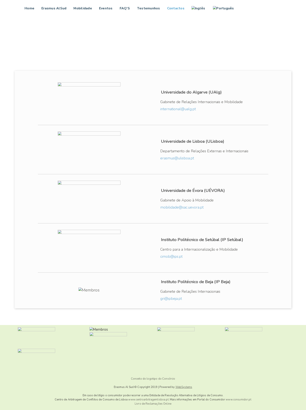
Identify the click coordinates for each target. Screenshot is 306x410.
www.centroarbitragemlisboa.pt (148, 399)
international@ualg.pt (178, 108)
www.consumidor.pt (238, 399)
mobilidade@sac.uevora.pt (182, 207)
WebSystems (183, 387)
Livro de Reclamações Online (153, 404)
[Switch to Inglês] (199, 8)
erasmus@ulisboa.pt (177, 158)
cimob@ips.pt (171, 256)
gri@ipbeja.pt (171, 298)
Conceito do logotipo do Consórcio (153, 379)
